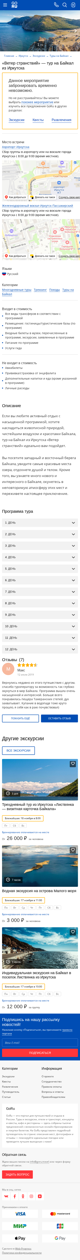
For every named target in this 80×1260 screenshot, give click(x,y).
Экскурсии (16, 120)
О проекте (48, 1076)
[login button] (73, 5)
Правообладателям (53, 1097)
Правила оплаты (52, 1086)
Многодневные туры (16, 290)
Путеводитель (10, 1092)
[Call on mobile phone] (56, 5)
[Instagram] (31, 1196)
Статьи (6, 1097)
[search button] (65, 5)
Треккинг (40, 290)
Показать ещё (20, 718)
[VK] (6, 1196)
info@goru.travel (39, 1161)
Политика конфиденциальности (22, 1252)
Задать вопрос (17, 1174)
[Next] (75, 30)
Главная (9, 56)
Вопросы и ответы (53, 1092)
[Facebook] (14, 1196)
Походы (54, 290)
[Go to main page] (14, 5)
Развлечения (61, 120)
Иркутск (23, 56)
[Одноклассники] (23, 1196)
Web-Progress (23, 1248)
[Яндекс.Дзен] (40, 1196)
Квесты (38, 120)
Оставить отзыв (59, 718)
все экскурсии (18, 750)
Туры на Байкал (59, 56)
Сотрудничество (52, 1081)
